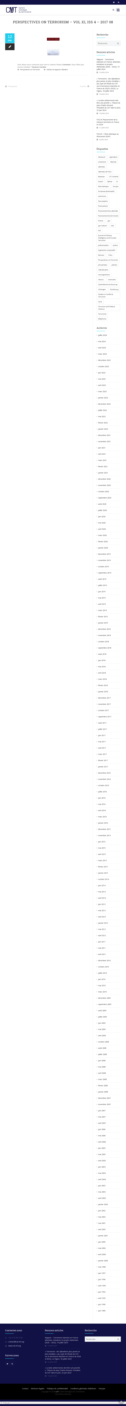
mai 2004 (102, 1173)
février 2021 (103, 466)
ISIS (99, 230)
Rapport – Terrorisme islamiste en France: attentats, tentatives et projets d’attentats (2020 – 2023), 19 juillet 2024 (109, 64)
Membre (65, 69)
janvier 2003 (103, 1204)
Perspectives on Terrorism (30, 69)
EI (117, 181)
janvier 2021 (103, 473)
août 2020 (102, 504)
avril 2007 (102, 1123)
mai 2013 (102, 910)
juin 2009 (101, 1023)
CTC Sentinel (113, 176)
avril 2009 (102, 1035)
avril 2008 (102, 1073)
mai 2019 (102, 598)
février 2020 (103, 541)
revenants (112, 279)
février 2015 (103, 867)
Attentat (113, 162)
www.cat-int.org (14, 1346)
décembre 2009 (104, 998)
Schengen (102, 289)
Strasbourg (114, 289)
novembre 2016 (104, 779)
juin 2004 (101, 1167)
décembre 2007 (104, 1098)
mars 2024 (102, 354)
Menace (101, 255)
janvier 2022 (103, 429)
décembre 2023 (104, 360)
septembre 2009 (104, 1004)
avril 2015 (102, 854)
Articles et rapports (54, 69)
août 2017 (102, 723)
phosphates (102, 265)
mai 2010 (102, 985)
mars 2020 (102, 535)
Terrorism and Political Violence (106, 307)
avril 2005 (102, 1160)
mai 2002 (102, 1217)
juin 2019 (101, 591)
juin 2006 (101, 1129)
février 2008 (103, 1085)
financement (103, 206)
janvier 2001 (103, 1235)
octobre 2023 (103, 366)
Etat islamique (103, 186)
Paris (110, 255)
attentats (101, 167)
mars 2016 (102, 816)
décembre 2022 (104, 404)
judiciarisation (103, 245)
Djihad (109, 181)
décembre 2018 (104, 629)
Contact (25, 1388)
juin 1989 (101, 1311)
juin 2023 (101, 373)
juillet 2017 (102, 729)
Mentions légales (37, 1388)
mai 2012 (102, 929)
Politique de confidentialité (57, 1388)
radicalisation (103, 270)
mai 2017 (102, 741)
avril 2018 (102, 673)
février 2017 (103, 760)
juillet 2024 (102, 335)
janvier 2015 (103, 873)
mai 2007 (102, 1117)
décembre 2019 (104, 554)
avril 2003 (102, 1198)
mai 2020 (102, 523)
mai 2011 (102, 948)
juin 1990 (101, 1304)
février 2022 (103, 423)
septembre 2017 (104, 716)
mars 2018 (102, 679)
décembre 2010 (104, 960)
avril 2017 (102, 748)
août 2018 (102, 654)
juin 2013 (101, 904)
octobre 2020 (103, 491)
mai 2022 (102, 416)
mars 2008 (102, 1079)
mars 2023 (102, 391)
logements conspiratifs (106, 250)
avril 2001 (102, 1229)
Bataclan (101, 176)
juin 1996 (101, 1279)
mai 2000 (102, 1248)
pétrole (114, 265)
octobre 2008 (103, 1042)
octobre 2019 (103, 566)
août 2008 (102, 1048)
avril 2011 (102, 954)
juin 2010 (101, 979)
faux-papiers (103, 201)
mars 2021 (102, 460)
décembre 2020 (104, 479)
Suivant (83, 86)
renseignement (104, 275)
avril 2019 (102, 604)
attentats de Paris (104, 172)
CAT (57, 1391)
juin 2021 (101, 448)
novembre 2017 (104, 704)
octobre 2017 (103, 710)
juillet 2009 (102, 1017)
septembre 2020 (104, 498)
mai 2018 (102, 666)
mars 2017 (102, 754)
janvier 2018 (103, 691)
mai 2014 (102, 892)
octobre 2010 (103, 967)
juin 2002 (101, 1210)
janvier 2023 (103, 398)
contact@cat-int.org (16, 1342)
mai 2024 (102, 341)
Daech (100, 181)
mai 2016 (102, 804)
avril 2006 (102, 1142)
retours (101, 279)
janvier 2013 (103, 923)
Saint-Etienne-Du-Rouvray (108, 284)
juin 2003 (101, 1185)
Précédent (12, 86)
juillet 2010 (102, 973)
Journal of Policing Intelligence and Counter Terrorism (107, 237)
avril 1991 (102, 1298)
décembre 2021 (104, 435)
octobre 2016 (103, 785)
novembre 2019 (104, 560)
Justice (115, 245)
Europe (115, 186)
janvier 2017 (103, 766)
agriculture (113, 157)
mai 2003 (102, 1192)
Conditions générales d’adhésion (83, 1388)
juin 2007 (101, 1110)
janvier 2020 (103, 548)
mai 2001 (102, 1223)
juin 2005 (101, 1148)
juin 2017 (101, 735)
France (100, 221)
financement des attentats (108, 211)
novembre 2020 (104, 485)
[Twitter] (114, 2)
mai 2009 (102, 1029)
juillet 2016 (102, 791)
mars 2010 (102, 992)
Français (102, 1388)
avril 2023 (102, 385)
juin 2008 (101, 1060)
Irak (112, 226)
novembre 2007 (104, 1104)
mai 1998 (102, 1267)
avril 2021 (102, 454)
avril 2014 (102, 898)
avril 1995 (102, 1285)
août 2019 (102, 579)
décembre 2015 (104, 829)
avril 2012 (102, 935)
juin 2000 (101, 1242)
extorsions (102, 196)
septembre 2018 (104, 648)
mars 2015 (102, 860)
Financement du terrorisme (108, 216)
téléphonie (102, 319)
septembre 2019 (104, 573)
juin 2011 (101, 942)
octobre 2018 (103, 641)
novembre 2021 (104, 441)
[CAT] (19, 10)
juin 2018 (101, 660)
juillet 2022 (102, 410)
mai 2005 (102, 1154)
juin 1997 (101, 1273)
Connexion (66, 64)
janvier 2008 (103, 1092)
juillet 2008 (102, 1054)
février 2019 (103, 616)
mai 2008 (102, 1067)
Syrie (100, 302)
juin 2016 (101, 798)
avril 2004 (102, 1179)
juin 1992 (101, 1292)
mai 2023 (102, 379)
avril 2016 (102, 810)
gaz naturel (102, 226)
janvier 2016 (103, 823)
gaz (109, 221)
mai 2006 (102, 1135)
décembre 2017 (104, 698)
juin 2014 (101, 885)
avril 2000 (102, 1254)
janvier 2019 (103, 623)
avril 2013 (102, 917)
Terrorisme (102, 314)
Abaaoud (101, 157)
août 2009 (102, 1010)
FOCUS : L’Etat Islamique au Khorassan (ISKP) (108, 135)
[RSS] (118, 2)
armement (102, 162)
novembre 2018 (104, 635)
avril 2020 (102, 529)
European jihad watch (106, 191)
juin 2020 (101, 516)
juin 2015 (101, 842)
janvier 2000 (103, 1260)
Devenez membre (39, 67)
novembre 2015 (104, 835)
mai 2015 (102, 848)
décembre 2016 (104, 773)
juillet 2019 (102, 585)
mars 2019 (102, 610)
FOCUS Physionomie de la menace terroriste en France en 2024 (108, 122)
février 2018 (103, 685)
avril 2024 (102, 348)
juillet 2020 (102, 510)
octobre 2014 (103, 879)
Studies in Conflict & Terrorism (105, 295)
